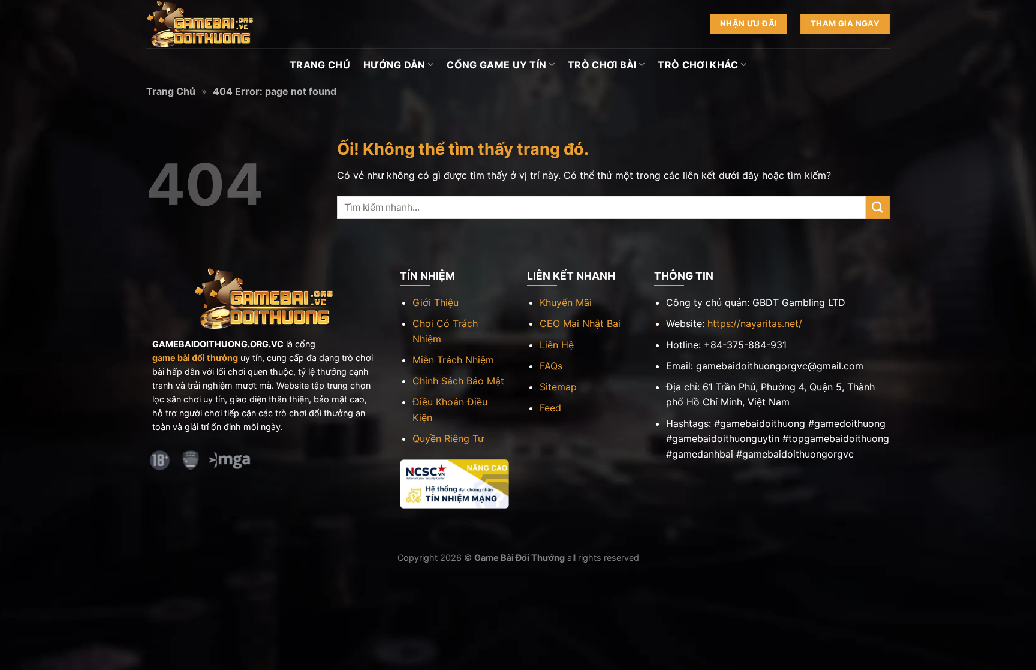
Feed (550, 408)
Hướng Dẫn (394, 65)
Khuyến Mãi (566, 302)
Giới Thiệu (435, 302)
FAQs (551, 366)
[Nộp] (878, 207)
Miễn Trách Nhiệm (453, 360)
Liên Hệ (557, 345)
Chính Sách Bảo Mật (458, 381)
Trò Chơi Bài (602, 65)
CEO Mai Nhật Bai (580, 323)
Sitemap (558, 387)
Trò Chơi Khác (698, 65)
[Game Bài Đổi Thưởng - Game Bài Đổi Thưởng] (206, 24)
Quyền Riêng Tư (448, 438)
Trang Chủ (320, 65)
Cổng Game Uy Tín (496, 65)
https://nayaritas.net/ (754, 323)
